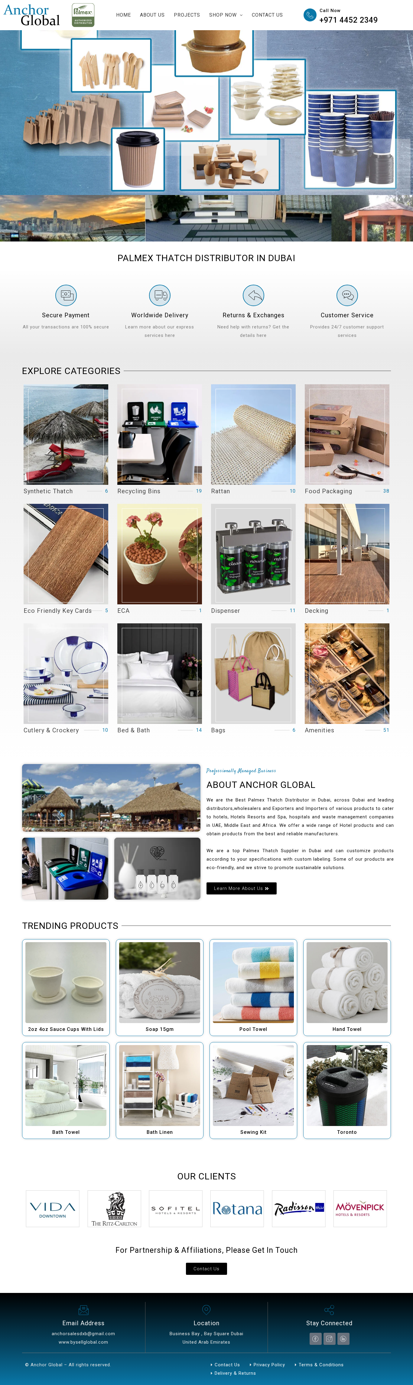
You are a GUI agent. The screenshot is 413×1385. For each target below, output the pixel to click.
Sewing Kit (253, 1132)
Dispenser (225, 610)
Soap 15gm (160, 1029)
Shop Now (223, 15)
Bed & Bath (133, 730)
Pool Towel (253, 1029)
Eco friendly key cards (58, 610)
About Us (152, 15)
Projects (187, 15)
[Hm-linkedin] (343, 1339)
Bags (218, 730)
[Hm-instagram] (330, 1339)
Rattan (220, 491)
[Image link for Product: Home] (65, 982)
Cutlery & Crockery (51, 730)
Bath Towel (66, 1132)
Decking (316, 610)
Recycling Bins (139, 491)
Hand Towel (347, 1029)
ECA (123, 610)
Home (123, 15)
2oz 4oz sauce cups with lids (66, 1029)
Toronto (347, 1132)
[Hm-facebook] (316, 1339)
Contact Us (267, 15)
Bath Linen (160, 1132)
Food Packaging (328, 491)
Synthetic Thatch (48, 491)
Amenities (319, 730)
